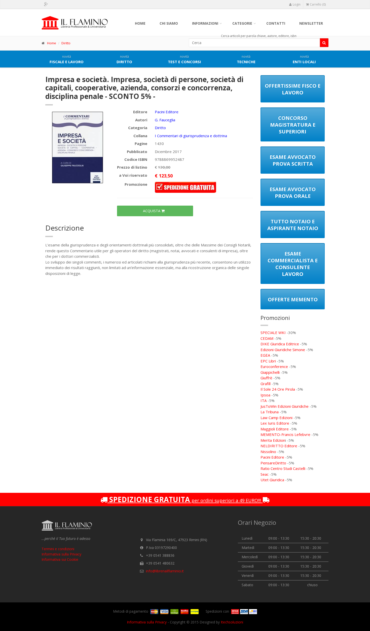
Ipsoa (265, 394)
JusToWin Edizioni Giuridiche (285, 406)
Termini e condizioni (58, 548)
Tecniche (246, 59)
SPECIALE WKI (273, 332)
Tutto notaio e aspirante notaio (292, 225)
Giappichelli (270, 372)
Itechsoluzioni (232, 622)
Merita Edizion (273, 440)
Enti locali (304, 59)
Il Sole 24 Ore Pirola (278, 389)
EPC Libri (268, 360)
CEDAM (267, 338)
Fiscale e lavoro (67, 59)
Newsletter (311, 23)
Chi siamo (169, 23)
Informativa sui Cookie (60, 559)
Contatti (275, 23)
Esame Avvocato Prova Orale (293, 192)
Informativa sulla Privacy (61, 554)
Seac (265, 474)
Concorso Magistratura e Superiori (292, 125)
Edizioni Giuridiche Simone (283, 349)
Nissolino (268, 451)
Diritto (65, 43)
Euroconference (274, 366)
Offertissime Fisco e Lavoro (292, 89)
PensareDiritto (273, 462)
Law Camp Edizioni (276, 417)
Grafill (266, 383)
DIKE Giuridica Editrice (280, 343)
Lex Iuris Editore (275, 423)
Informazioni (205, 23)
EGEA (265, 355)
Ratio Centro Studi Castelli (283, 468)
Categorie (242, 23)
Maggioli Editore (275, 428)
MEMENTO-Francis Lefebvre (285, 434)
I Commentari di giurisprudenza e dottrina (191, 135)
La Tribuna (270, 411)
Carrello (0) (318, 4)
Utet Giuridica (272, 479)
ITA (264, 400)
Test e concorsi (184, 59)
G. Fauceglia (165, 119)
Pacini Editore (166, 111)
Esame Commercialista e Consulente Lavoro (293, 263)
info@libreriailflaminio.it (165, 571)
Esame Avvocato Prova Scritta (293, 160)
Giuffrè (266, 377)
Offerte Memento (293, 299)
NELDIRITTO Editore (279, 445)
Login (297, 4)
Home (140, 23)
